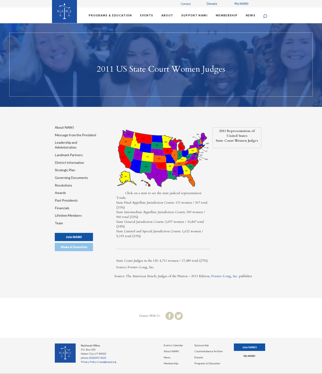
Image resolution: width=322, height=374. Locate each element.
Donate (212, 4)
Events (146, 15)
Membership (227, 15)
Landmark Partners (69, 155)
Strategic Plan (65, 170)
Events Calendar (173, 345)
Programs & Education (110, 15)
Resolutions (63, 185)
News (250, 15)
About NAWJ (64, 127)
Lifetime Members (68, 215)
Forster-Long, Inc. (224, 276)
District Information (69, 162)
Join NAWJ (74, 237)
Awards (60, 193)
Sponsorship (201, 345)
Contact (186, 3)
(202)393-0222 (97, 357)
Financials (62, 208)
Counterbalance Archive (208, 351)
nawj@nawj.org (107, 361)
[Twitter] (179, 316)
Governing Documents (71, 178)
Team (59, 223)
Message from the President (75, 135)
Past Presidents (66, 200)
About (167, 15)
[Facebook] (169, 316)
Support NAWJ (194, 15)
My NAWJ (241, 4)
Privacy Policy (89, 361)
